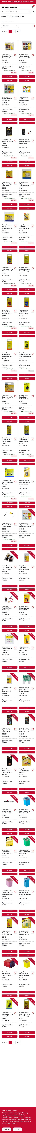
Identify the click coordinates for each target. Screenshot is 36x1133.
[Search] (30, 11)
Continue (6, 1129)
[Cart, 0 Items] (32, 7)
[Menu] (3, 7)
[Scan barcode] (33, 11)
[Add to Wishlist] (15, 55)
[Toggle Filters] (34, 26)
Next (18, 31)
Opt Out (17, 1129)
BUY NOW (9, 80)
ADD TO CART (9, 76)
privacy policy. (25, 1119)
